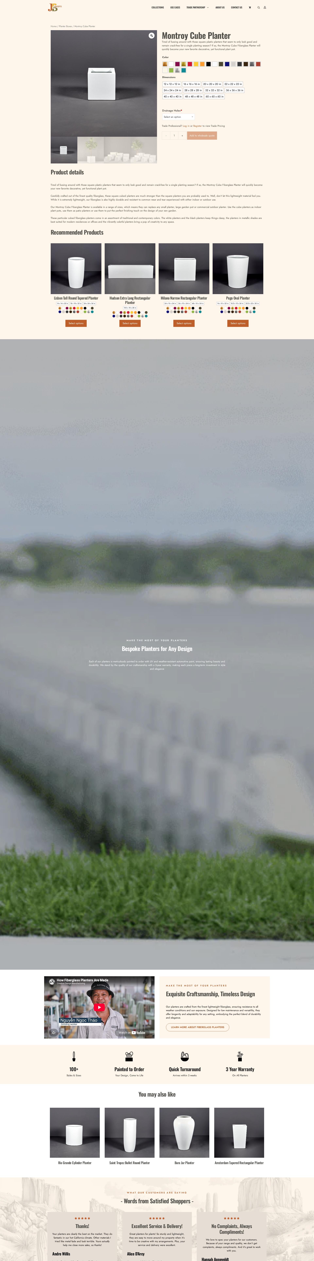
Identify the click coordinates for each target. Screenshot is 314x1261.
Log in (186, 126)
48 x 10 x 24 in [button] (197, 303)
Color (165, 57)
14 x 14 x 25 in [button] (62, 303)
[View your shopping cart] (249, 7)
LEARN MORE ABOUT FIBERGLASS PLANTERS (197, 1027)
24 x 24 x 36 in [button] (89, 303)
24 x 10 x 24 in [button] (170, 303)
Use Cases (175, 7)
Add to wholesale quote (202, 135)
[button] (258, 7)
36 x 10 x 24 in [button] (184, 303)
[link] (60, 308)
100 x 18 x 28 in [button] (130, 307)
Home (54, 26)
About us (220, 7)
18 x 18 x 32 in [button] (75, 303)
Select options (76, 323)
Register (197, 126)
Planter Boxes (65, 26)
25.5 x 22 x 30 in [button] (252, 303)
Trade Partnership (196, 7)
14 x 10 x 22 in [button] (222, 303)
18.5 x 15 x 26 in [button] (237, 303)
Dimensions (168, 77)
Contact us (236, 7)
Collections (158, 7)
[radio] (165, 64)
